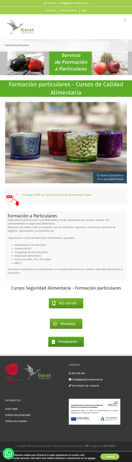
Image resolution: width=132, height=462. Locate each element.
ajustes (91, 458)
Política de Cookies (16, 421)
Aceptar (110, 456)
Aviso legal (11, 408)
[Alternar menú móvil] (125, 20)
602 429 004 (78, 373)
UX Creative (109, 446)
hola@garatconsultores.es (73, 3)
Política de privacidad (17, 415)
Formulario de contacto (85, 385)
